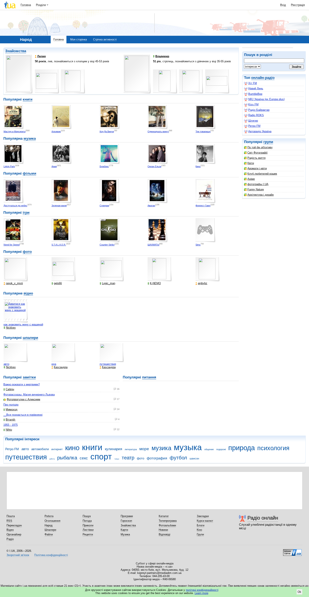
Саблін (10, 389)
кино (72, 448)
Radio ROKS (256, 115)
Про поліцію (10, 404)
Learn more (201, 593)
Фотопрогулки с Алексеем (23, 399)
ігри (26, 213)
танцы (116, 459)
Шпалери (50, 529)
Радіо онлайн (262, 518)
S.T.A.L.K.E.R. (59, 244)
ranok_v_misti (14, 283)
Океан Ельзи (154, 166)
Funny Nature (255, 189)
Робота (49, 516)
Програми (127, 516)
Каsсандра (60, 367)
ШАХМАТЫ (153, 244)
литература (131, 449)
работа (52, 459)
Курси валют (205, 520)
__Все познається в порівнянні (22, 414)
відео (28, 293)
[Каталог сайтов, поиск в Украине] (292, 551)
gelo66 (58, 283)
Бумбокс (104, 166)
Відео (10, 529)
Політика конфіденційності (51, 555)
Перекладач (14, 525)
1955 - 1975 (10, 424)
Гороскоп (126, 520)
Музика (125, 534)
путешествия (108, 364)
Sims (198, 244)
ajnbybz (202, 283)
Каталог (164, 516)
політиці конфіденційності (202, 590)
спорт (101, 456)
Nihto (9, 429)
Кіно (199, 529)
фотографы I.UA (257, 184)
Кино (198, 166)
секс (84, 458)
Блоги (200, 525)
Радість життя (256, 157)
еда (54, 364)
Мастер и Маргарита (14, 131)
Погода (87, 520)
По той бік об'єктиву (260, 147)
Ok (299, 591)
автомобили (40, 449)
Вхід (283, 5)
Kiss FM (253, 104)
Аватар (151, 205)
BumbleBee (255, 94)
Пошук (87, 516)
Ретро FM (254, 125)
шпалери (30, 338)
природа (241, 448)
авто (6, 364)
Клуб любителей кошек (262, 173)
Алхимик (56, 131)
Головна (26, 5)
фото (27, 252)
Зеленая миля (59, 205)
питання (149, 377)
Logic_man (108, 283)
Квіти (250, 163)
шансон (194, 458)
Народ (49, 525)
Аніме (251, 178)
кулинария (113, 449)
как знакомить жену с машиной (23, 324)
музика (30, 139)
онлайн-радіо (263, 78)
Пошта (11, 516)
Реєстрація (298, 5)
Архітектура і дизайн (260, 194)
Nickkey (11, 327)
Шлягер (253, 120)
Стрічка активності (105, 39)
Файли (49, 534)
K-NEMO (155, 283)
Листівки (88, 529)
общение (209, 449)
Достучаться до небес (15, 205)
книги (27, 99)
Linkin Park (9, 166)
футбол (178, 457)
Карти (124, 529)
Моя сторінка (78, 39)
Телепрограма (168, 520)
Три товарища (202, 131)
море (144, 449)
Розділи (41, 5)
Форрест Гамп (202, 205)
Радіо (10, 539)
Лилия (41, 56)
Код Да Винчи (107, 131)
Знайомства (15, 51)
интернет (57, 449)
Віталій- (11, 419)
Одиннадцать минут (158, 131)
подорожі (221, 449)
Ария (54, 166)
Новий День (255, 88)
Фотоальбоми (167, 525)
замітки (29, 377)
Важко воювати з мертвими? (21, 384)
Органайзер (14, 534)
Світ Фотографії (257, 152)
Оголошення (52, 520)
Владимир (162, 56)
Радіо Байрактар (258, 109)
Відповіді (164, 534)
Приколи (88, 525)
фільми (29, 173)
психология (273, 448)
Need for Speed (12, 244)
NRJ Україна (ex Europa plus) (266, 99)
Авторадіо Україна (259, 131)
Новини (163, 529)
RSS (9, 520)
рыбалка (67, 457)
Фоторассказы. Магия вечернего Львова (29, 394)
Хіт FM (252, 83)
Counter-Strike (107, 244)
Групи (200, 534)
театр (128, 457)
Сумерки (104, 205)
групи (268, 142)
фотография (157, 458)
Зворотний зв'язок (18, 555)
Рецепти (88, 534)
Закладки (203, 516)
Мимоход (11, 409)
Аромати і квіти (257, 168)
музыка (188, 447)
